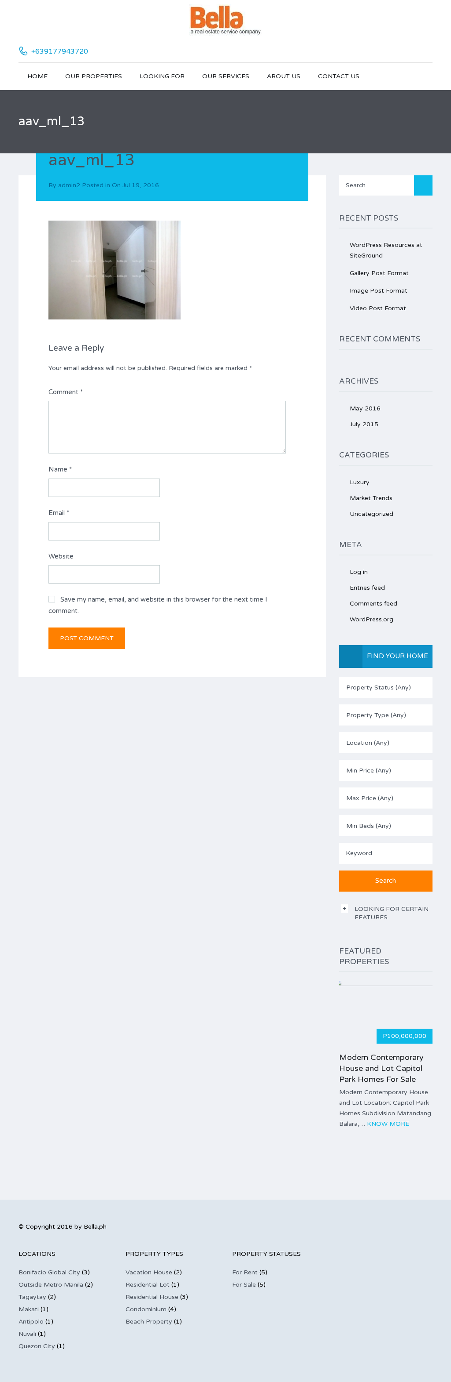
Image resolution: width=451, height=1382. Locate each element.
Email (58, 513)
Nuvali (27, 1334)
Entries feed (367, 587)
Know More (388, 1124)
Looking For (162, 76)
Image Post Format (378, 290)
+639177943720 (59, 51)
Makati (28, 1309)
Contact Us (338, 76)
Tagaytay (32, 1297)
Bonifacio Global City (49, 1272)
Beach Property (149, 1321)
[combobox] (386, 687)
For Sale (244, 1284)
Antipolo (31, 1321)
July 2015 (364, 424)
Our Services (225, 76)
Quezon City (36, 1346)
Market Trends (371, 498)
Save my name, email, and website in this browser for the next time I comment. (157, 605)
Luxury (360, 482)
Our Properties (93, 76)
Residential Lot (148, 1284)
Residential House (152, 1297)
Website (61, 556)
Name (60, 469)
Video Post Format (378, 308)
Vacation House (149, 1272)
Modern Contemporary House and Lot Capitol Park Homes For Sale (381, 1068)
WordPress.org (371, 619)
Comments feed (373, 603)
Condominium (146, 1309)
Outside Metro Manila (50, 1284)
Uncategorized (371, 514)
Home (37, 76)
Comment (65, 392)
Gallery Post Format (379, 273)
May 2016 (365, 408)
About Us (283, 76)
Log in (359, 572)
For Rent (245, 1272)
